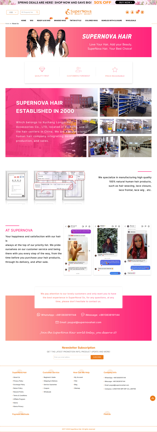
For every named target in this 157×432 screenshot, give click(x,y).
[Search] (37, 12)
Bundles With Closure (112, 20)
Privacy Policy (18, 381)
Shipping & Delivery (50, 381)
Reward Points (18, 392)
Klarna (15, 403)
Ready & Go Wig (43, 20)
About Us (16, 377)
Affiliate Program (19, 399)
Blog (75, 384)
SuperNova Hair (75, 429)
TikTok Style (75, 20)
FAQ (75, 381)
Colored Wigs (91, 20)
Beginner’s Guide (50, 377)
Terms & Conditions (20, 395)
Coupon (46, 388)
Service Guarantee (50, 384)
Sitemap (77, 388)
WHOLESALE (131, 20)
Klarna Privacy (18, 406)
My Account (78, 377)
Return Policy (18, 388)
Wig (31, 20)
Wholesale (47, 392)
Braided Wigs (60, 20)
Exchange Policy (19, 384)
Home (23, 20)
